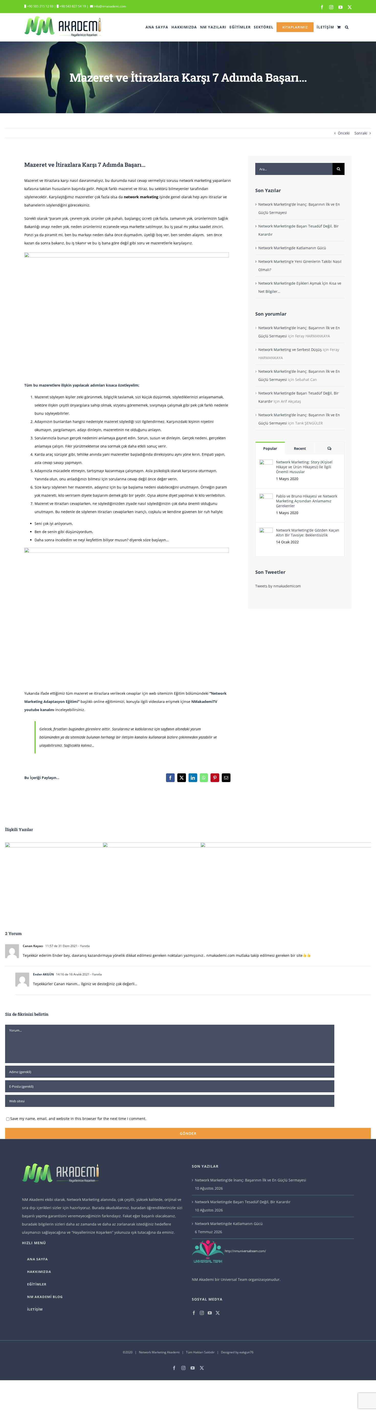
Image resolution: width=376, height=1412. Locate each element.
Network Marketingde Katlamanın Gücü (292, 247)
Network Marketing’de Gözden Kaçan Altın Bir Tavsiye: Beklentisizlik (307, 532)
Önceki (344, 133)
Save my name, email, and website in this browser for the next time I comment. (78, 1118)
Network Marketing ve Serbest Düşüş (290, 349)
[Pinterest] (214, 777)
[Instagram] (202, 1313)
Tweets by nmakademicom (278, 586)
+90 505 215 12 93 (39, 6)
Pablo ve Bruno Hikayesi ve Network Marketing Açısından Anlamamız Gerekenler (306, 501)
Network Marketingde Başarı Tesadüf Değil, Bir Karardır (243, 1201)
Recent (300, 448)
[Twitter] (218, 1313)
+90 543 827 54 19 (73, 6)
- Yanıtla (84, 946)
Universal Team (234, 1279)
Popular (270, 448)
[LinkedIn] (192, 777)
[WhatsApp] (203, 777)
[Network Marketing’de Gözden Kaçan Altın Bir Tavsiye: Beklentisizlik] (266, 531)
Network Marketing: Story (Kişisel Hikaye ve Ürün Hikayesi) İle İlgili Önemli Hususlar (304, 467)
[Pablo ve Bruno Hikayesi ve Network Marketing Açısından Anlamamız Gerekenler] (266, 497)
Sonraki (361, 133)
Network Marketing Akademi (159, 1352)
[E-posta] (226, 777)
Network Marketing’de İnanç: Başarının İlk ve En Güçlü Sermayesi (250, 1180)
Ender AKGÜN (43, 974)
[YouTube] (210, 1313)
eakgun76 (246, 1352)
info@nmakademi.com (109, 6)
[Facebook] (170, 777)
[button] (347, 27)
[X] (181, 777)
